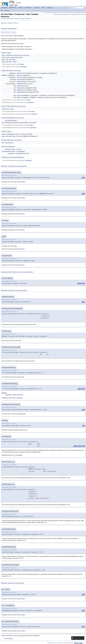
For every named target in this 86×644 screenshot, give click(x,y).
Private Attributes (74, 14)
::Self (24, 241)
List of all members (82, 14)
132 (12, 631)
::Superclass (26, 260)
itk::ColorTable (9, 177)
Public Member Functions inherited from (16, 100)
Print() (15, 450)
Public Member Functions (55, 12)
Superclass (9, 61)
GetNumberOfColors (22, 83)
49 (11, 214)
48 (11, 230)
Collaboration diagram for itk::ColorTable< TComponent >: (17, 49)
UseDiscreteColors (22, 85)
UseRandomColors (22, 92)
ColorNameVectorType (12, 134)
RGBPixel (4, 75)
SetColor (19, 95)
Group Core (18, 18)
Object (15, 61)
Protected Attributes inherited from (17, 160)
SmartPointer (18, 55)
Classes (37, 7)
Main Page (4, 7)
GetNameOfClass (21, 81)
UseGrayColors (21, 88)
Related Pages (13, 7)
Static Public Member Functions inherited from (18, 111)
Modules (21, 7)
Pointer (8, 57)
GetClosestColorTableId (24, 73)
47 (11, 265)
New (11, 109)
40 (10, 43)
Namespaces (28, 7)
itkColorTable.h (13, 23)
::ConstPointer (27, 209)
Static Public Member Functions (67, 12)
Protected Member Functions (79, 12)
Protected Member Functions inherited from (17, 125)
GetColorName (21, 79)
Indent (22, 122)
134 (12, 614)
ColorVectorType (10, 136)
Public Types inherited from (13, 64)
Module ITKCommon (26, 18)
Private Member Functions (65, 14)
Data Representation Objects (8, 18)
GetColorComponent (22, 77)
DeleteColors (8, 142)
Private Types (56, 14)
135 (12, 598)
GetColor (19, 75)
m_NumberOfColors (21, 153)
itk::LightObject (22, 66)
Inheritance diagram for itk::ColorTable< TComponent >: (17, 46)
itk (1, 10)
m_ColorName (20, 151)
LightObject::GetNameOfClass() (14, 394)
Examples (49, 7)
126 (12, 182)
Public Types (46, 12)
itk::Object (21, 64)
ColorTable (6, 10)
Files (43, 7)
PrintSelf (7, 122)
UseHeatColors (21, 90)
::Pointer (25, 225)
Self (27, 55)
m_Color (18, 149)
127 (12, 198)
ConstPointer (9, 55)
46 (11, 249)
